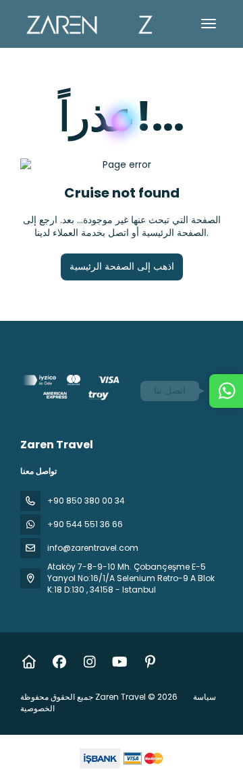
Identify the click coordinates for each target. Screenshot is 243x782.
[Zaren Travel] (72, 389)
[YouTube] (119, 662)
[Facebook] (59, 662)
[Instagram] (89, 662)
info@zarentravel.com (92, 547)
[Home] (28, 662)
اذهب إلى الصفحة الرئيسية (122, 266)
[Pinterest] (150, 662)
